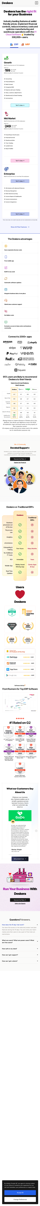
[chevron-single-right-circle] (36, 830)
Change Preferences (20, 1199)
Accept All (20, 1193)
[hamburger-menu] (36, 2)
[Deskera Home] (7, 3)
